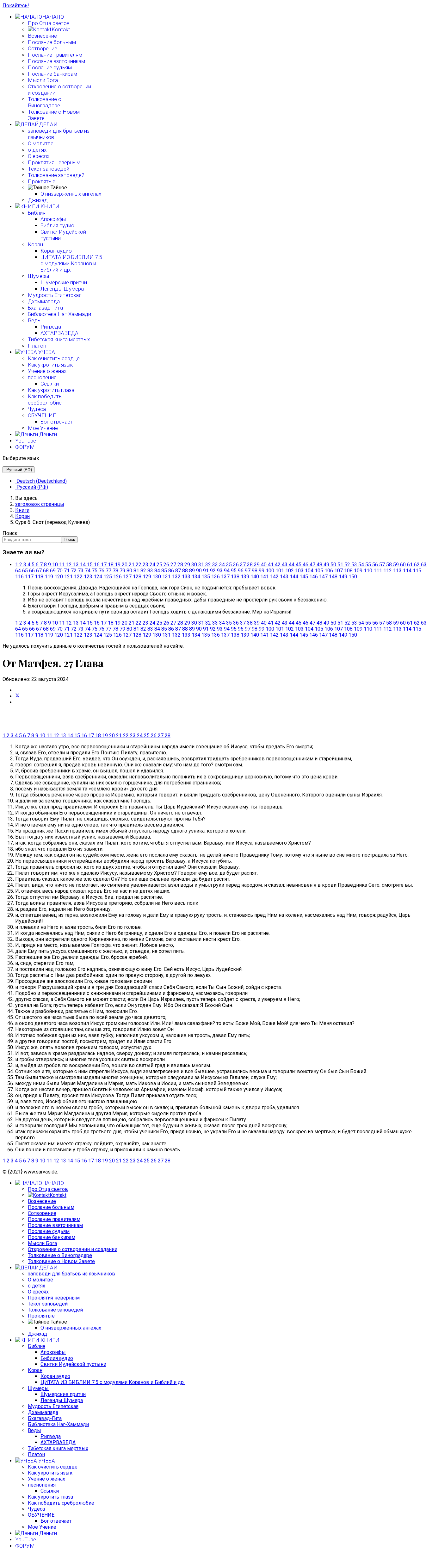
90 (199, 571)
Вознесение (42, 36)
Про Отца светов (49, 23)
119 (49, 577)
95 (234, 571)
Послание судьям (50, 67)
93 (220, 571)
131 (166, 577)
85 (164, 571)
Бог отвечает (56, 421)
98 (254, 571)
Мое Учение (43, 428)
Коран (35, 244)
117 (29, 577)
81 (136, 571)
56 (375, 565)
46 (305, 565)
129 (147, 577)
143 (284, 577)
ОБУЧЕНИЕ (42, 415)
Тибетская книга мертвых (59, 339)
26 (166, 565)
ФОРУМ (25, 447)
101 (279, 571)
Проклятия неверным (54, 162)
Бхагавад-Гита (45, 308)
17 (104, 565)
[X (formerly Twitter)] (17, 696)
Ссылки (49, 384)
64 (18, 571)
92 (213, 571)
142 (274, 577)
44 (291, 565)
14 (83, 565)
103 (299, 571)
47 (312, 565)
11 (62, 565)
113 (397, 571)
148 (333, 577)
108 (348, 571)
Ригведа (50, 327)
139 (245, 577)
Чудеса (37, 409)
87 (178, 571)
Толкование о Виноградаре (44, 102)
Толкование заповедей (56, 175)
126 (117, 577)
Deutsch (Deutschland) (41, 481)
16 (97, 565)
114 (407, 571)
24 (152, 565)
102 (289, 571)
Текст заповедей (48, 169)
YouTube (25, 440)
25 (159, 565)
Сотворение (42, 48)
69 (53, 571)
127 (127, 577)
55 (368, 565)
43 (284, 565)
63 (424, 565)
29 (187, 565)
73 (80, 571)
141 (264, 577)
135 (205, 577)
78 (115, 571)
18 (111, 565)
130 (156, 577)
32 (208, 565)
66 (32, 571)
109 (358, 571)
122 (78, 577)
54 (361, 565)
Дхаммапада (44, 301)
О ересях (38, 156)
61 (410, 565)
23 (145, 565)
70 (60, 571)
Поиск (10, 533)
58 (389, 565)
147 (323, 577)
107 (338, 571)
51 (340, 565)
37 (243, 565)
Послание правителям (55, 55)
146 (313, 577)
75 (94, 571)
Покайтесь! (16, 6)
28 (180, 565)
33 (215, 565)
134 (196, 577)
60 (403, 565)
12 (69, 565)
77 (108, 571)
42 (278, 565)
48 (319, 565)
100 (270, 571)
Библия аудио (57, 225)
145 (303, 577)
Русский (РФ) (18, 469)
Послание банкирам (52, 74)
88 (185, 571)
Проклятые (41, 181)
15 (90, 565)
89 (192, 571)
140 (254, 577)
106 (328, 571)
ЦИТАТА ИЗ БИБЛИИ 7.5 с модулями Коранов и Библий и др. (71, 263)
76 (101, 571)
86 (171, 571)
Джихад (38, 200)
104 (309, 571)
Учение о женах (47, 371)
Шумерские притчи (63, 282)
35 (229, 565)
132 (176, 577)
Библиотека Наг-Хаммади (59, 314)
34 (222, 565)
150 (353, 577)
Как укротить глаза (51, 390)
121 (68, 577)
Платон (37, 346)
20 (124, 565)
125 (107, 577)
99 (261, 571)
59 (396, 565)
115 (417, 571)
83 (150, 571)
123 (88, 577)
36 (236, 565)
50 (333, 565)
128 (137, 577)
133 (186, 577)
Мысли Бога (43, 80)
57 (382, 565)
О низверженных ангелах (70, 194)
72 (74, 571)
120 (58, 577)
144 (294, 577)
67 (39, 571)
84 (157, 571)
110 (368, 571)
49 (326, 565)
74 (87, 571)
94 (227, 571)
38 (250, 565)
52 (347, 565)
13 (76, 565)
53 (354, 565)
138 (235, 577)
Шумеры (38, 276)
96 (241, 571)
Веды (34, 320)
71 (67, 571)
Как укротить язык (50, 365)
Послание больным (52, 42)
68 (46, 571)
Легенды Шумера (62, 289)
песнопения (42, 377)
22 (138, 565)
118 (39, 577)
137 (225, 577)
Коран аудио (56, 251)
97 (247, 571)
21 (131, 565)
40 (264, 565)
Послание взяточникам (56, 61)
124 (98, 577)
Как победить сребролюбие (45, 399)
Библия (37, 213)
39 (257, 565)
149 (343, 577)
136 (215, 577)
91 (206, 571)
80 (129, 571)
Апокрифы (53, 219)
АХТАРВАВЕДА (59, 333)
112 (387, 571)
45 (298, 565)
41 (271, 565)
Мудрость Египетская (55, 295)
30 (194, 565)
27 (173, 565)
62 (417, 565)
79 (122, 571)
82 (143, 571)
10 (55, 565)
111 (377, 571)
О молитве (40, 143)
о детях (37, 150)
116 (19, 577)
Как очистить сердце (54, 358)
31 (201, 565)
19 (117, 565)
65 (25, 571)
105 (319, 571)
